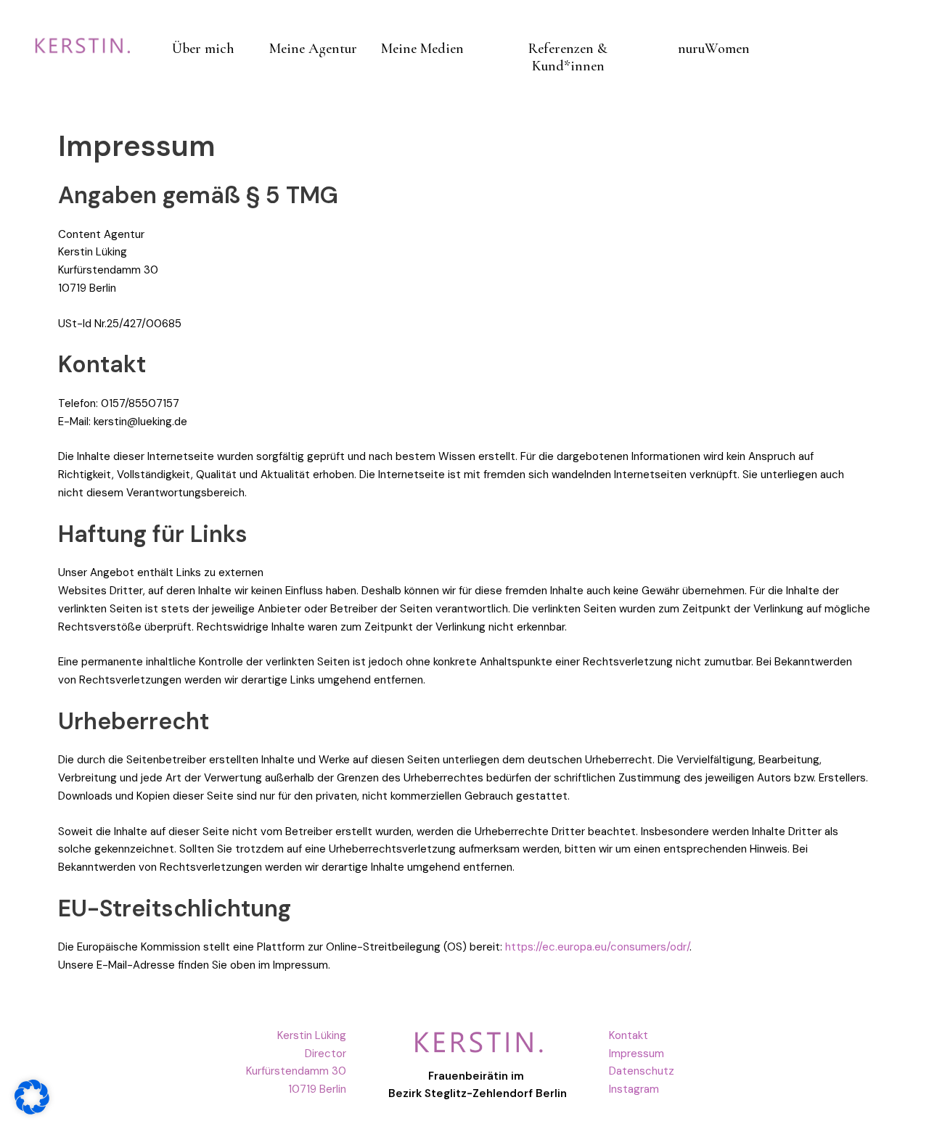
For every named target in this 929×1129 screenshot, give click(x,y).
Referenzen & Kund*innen (567, 57)
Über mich (203, 48)
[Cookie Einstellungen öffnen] (32, 1110)
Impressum (636, 1053)
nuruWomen (714, 48)
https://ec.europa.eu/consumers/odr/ (597, 947)
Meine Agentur (313, 48)
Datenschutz (641, 1071)
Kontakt (628, 1035)
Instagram (634, 1089)
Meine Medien (422, 48)
